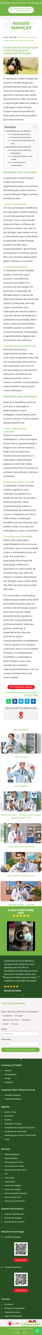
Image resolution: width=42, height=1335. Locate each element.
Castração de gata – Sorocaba (21, 904)
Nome (4, 1029)
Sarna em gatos (21, 786)
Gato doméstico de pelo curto (21, 875)
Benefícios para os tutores (19, 147)
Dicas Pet (12, 37)
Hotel (5, 1024)
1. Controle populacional (20, 134)
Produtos (26, 1020)
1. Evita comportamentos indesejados (21, 152)
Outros (14, 1024)
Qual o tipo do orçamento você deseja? (19, 1011)
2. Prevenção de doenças (21, 137)
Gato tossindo (21, 757)
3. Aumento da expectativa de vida (23, 142)
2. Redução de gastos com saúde (21, 158)
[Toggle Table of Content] (33, 127)
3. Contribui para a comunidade (18, 164)
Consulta (7, 1015)
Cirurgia (18, 1015)
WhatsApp (6, 1039)
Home (5, 37)
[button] (8, 701)
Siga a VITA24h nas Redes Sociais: (21, 708)
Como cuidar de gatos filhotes (21, 846)
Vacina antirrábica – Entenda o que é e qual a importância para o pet (21, 816)
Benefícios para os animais (18, 131)
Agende (5, 1107)
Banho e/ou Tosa (11, 1020)
